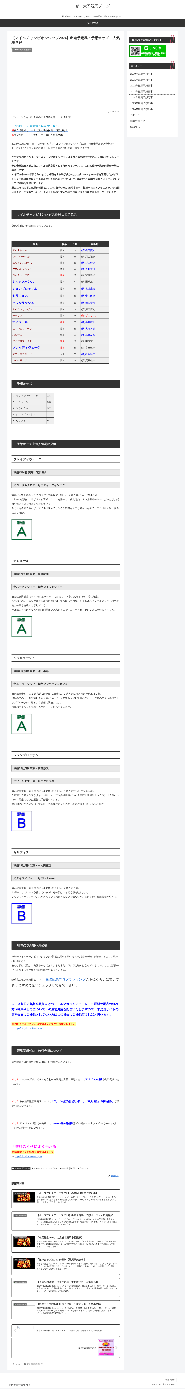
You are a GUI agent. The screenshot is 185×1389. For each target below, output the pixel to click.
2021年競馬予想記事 (141, 79)
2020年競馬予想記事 (141, 73)
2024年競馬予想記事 (22, 1168)
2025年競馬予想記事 (141, 103)
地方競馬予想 (137, 121)
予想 (74, 1168)
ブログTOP (170, 1380)
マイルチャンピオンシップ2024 (45, 1168)
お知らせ (135, 115)
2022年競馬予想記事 (141, 85)
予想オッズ (84, 1168)
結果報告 (135, 127)
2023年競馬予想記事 (141, 91)
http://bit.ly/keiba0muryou (28, 1028)
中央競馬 (64, 1168)
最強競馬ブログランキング (66, 979)
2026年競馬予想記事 (141, 109)
